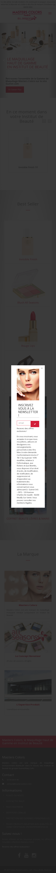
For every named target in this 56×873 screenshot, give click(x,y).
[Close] (41, 368)
